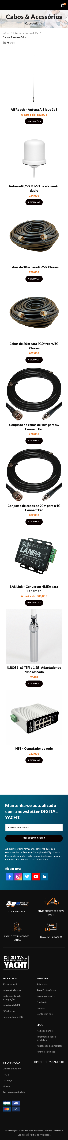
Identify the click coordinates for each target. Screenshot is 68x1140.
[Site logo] (34, 4)
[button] (34, 202)
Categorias (32, 23)
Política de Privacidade (40, 1134)
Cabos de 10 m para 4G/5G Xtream (34, 267)
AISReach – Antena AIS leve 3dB (34, 109)
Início (6, 33)
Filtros (11, 42)
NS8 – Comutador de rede (34, 748)
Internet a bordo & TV (25, 33)
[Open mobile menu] (4, 5)
